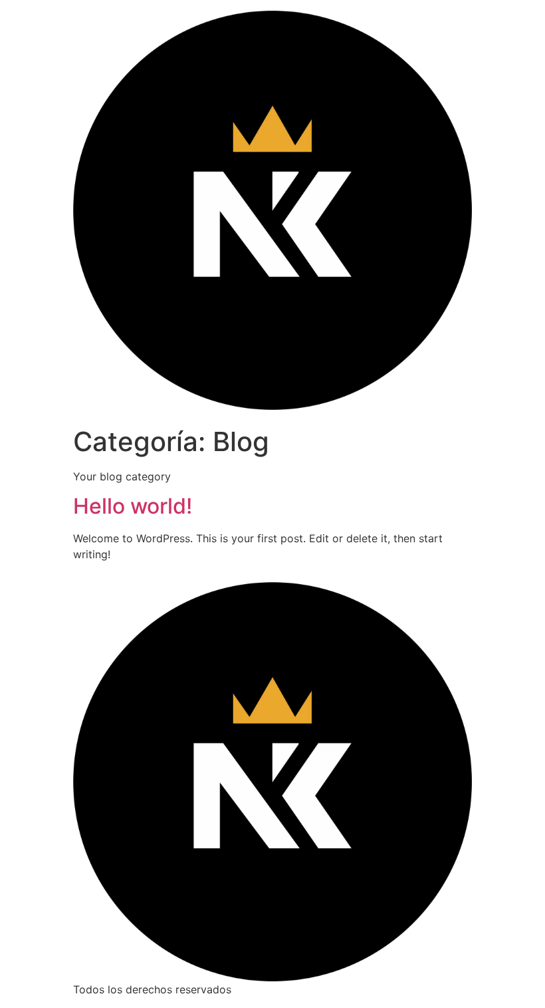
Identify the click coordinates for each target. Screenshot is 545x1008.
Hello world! (132, 506)
